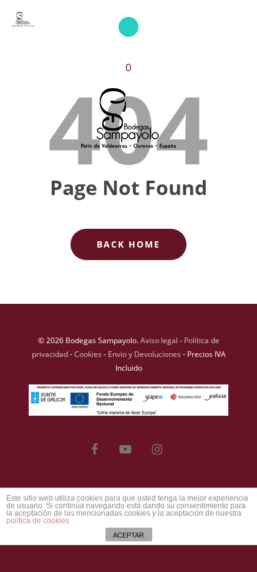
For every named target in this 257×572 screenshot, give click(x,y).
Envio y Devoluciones (144, 354)
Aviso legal (159, 340)
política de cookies (37, 520)
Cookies (88, 354)
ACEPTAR (128, 535)
